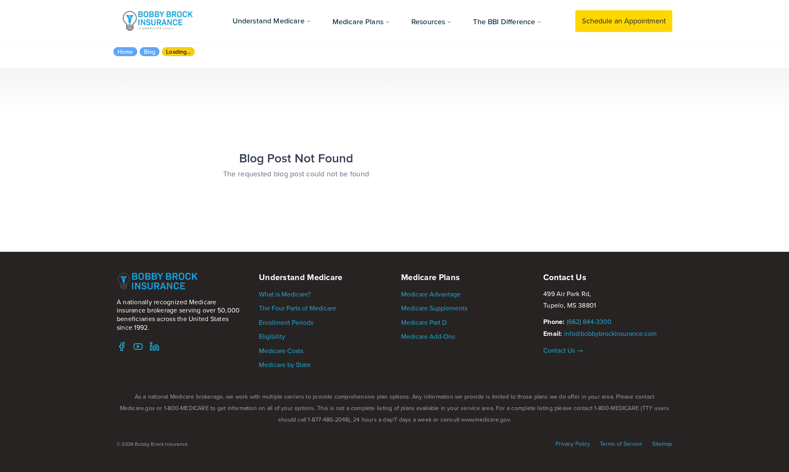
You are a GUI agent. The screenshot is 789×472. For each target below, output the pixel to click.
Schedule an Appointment (624, 21)
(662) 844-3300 (589, 321)
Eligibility (272, 336)
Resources (428, 21)
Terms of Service (621, 444)
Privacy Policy (573, 444)
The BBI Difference (504, 21)
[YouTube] (138, 346)
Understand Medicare (269, 21)
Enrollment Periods (286, 322)
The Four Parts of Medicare (297, 307)
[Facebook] (122, 346)
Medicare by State (285, 364)
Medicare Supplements (434, 307)
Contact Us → (563, 350)
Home (125, 52)
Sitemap (662, 444)
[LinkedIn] (154, 346)
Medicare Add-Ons (428, 336)
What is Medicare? (285, 294)
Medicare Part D (424, 322)
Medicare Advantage (431, 294)
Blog (150, 52)
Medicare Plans (357, 21)
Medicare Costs (281, 350)
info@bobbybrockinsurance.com (610, 333)
